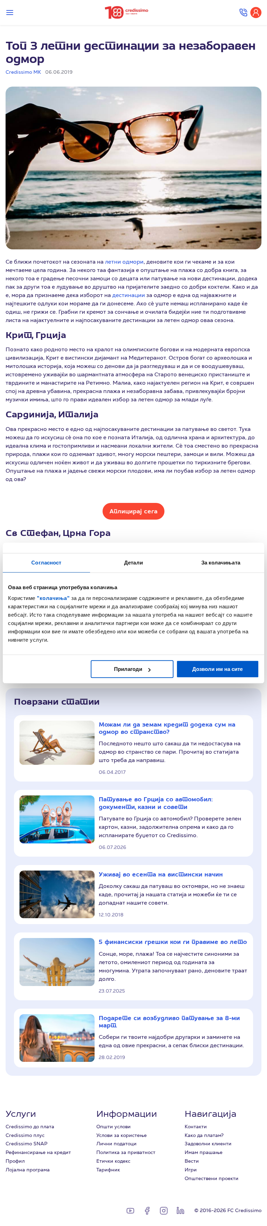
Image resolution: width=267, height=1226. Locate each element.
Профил (15, 1161)
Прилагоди (128, 669)
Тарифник (108, 1170)
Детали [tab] (133, 563)
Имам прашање (203, 1152)
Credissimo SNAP (26, 1143)
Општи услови (113, 1126)
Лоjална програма (28, 1170)
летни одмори (124, 261)
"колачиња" (54, 598)
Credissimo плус (25, 1135)
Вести (192, 1161)
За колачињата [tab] (220, 563)
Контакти (196, 1126)
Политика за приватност (125, 1152)
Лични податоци (116, 1143)
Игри (191, 1170)
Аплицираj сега (133, 511)
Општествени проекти (211, 1178)
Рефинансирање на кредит (38, 1152)
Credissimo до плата (30, 1126)
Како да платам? (204, 1135)
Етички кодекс (113, 1161)
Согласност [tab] (46, 563)
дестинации (129, 295)
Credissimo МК (23, 72)
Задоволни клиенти (208, 1143)
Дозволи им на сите (217, 669)
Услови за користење (121, 1135)
